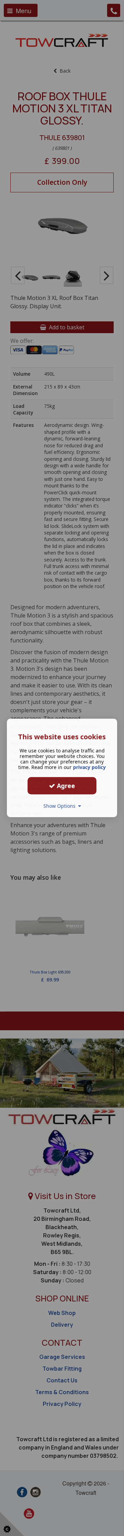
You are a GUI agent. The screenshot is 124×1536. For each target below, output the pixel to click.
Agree (65, 785)
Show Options (60, 806)
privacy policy (89, 767)
